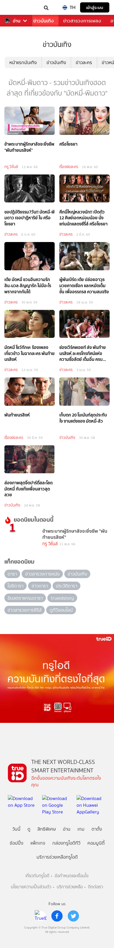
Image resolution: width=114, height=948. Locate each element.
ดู (28, 829)
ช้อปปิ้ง (16, 843)
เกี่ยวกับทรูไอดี (37, 876)
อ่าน (16, 20)
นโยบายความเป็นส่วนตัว (31, 887)
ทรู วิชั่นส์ (11, 167)
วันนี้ (16, 829)
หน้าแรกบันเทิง (23, 62)
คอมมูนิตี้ (96, 843)
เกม (80, 829)
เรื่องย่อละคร (68, 167)
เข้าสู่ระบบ (94, 7)
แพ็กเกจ (37, 843)
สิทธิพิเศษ (46, 829)
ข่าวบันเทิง (43, 20)
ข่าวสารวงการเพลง (82, 20)
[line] (40, 916)
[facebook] (57, 916)
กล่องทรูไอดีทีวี (66, 843)
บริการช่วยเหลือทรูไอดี (57, 857)
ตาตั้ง (96, 829)
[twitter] (73, 916)
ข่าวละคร (84, 62)
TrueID (16, 7)
